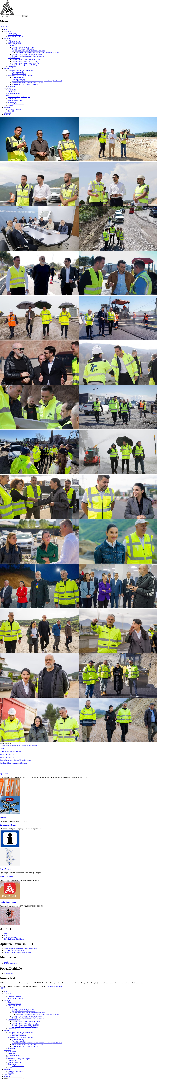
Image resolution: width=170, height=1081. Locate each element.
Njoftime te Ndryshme (15, 100)
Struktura (7, 38)
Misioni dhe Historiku (14, 35)
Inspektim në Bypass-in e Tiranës (10, 751)
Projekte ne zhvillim (18, 72)
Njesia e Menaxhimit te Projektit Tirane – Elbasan (27, 82)
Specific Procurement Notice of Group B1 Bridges (15, 760)
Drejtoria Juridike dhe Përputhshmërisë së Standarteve (28, 51)
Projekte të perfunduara (19, 74)
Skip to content (4, 26)
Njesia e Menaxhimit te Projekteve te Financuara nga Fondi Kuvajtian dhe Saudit (37, 81)
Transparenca (8, 107)
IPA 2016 (11, 111)
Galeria (6, 962)
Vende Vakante (12, 98)
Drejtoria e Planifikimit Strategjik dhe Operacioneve (28, 56)
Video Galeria (12, 91)
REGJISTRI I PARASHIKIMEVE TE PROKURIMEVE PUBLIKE (37, 52)
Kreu (5, 29)
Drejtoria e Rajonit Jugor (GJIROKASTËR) (25, 63)
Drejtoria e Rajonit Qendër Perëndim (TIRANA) (27, 59)
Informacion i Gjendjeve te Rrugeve (19, 97)
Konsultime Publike (14, 93)
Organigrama (12, 67)
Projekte (6, 68)
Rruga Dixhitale (9, 973)
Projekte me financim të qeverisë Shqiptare (21, 70)
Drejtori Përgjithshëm (14, 42)
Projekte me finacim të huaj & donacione (20, 75)
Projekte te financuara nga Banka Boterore (25, 84)
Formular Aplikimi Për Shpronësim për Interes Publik (20, 948)
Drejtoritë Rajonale (14, 58)
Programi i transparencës (15, 109)
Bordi (9, 40)
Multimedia (7, 88)
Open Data (7, 113)
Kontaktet (7, 114)
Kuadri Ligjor (12, 33)
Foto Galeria (12, 90)
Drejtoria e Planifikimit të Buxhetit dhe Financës (27, 54)
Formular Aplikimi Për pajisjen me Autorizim (18, 952)
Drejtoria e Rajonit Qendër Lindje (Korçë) (25, 65)
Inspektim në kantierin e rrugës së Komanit (13, 763)
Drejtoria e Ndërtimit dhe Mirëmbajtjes (24, 47)
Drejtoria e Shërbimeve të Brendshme (23, 49)
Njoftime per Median (10, 963)
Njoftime (6, 95)
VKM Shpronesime (18, 104)
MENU (2, 988)
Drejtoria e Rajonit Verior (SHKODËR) (24, 61)
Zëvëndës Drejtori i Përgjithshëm (14, 939)
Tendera (10, 106)
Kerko (2, 16)
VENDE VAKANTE (7, 754)
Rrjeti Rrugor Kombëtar (15, 36)
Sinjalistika (11, 86)
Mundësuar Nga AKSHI (55, 986)
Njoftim (2, 748)
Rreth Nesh (7, 31)
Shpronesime (12, 102)
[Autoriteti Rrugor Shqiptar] (7, 14)
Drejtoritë (11, 45)
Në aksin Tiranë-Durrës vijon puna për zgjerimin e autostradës (19, 745)
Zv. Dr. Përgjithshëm (14, 43)
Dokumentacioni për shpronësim (14, 950)
